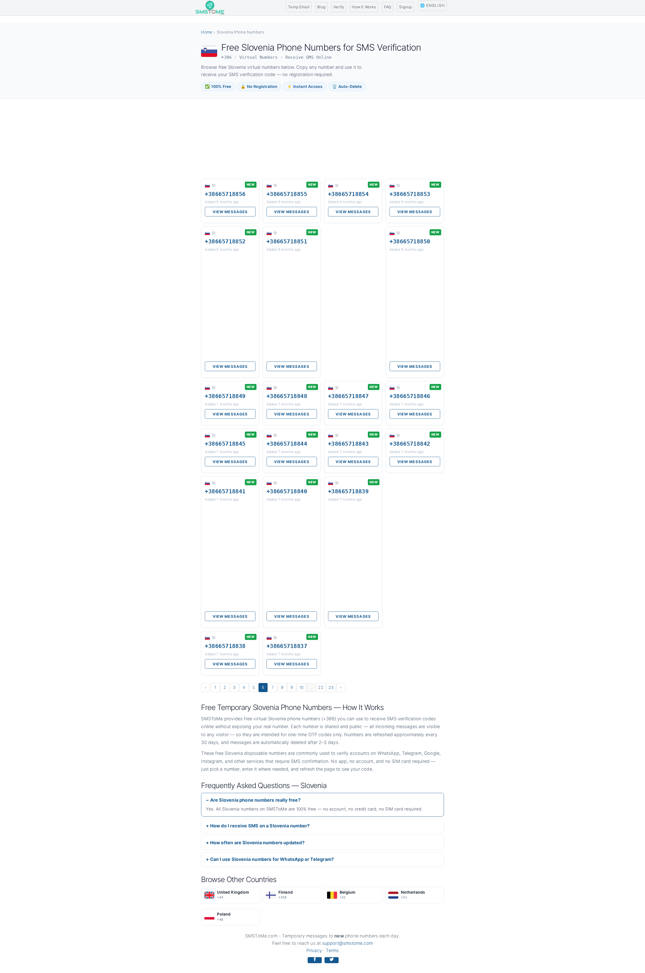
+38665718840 (287, 491)
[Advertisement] (322, 138)
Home (206, 32)
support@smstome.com (347, 943)
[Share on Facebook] (315, 960)
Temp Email (298, 7)
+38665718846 (410, 396)
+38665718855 (287, 194)
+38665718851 (287, 241)
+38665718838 (225, 646)
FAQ (388, 7)
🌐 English (432, 5)
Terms (332, 950)
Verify (338, 7)
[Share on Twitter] (332, 960)
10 (301, 687)
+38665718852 (225, 241)
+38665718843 (348, 443)
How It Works (364, 7)
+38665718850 (410, 241)
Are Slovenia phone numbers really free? (255, 800)
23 (331, 687)
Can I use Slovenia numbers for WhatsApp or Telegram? (272, 859)
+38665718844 (287, 443)
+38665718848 (287, 396)
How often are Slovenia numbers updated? (257, 842)
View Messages (230, 212)
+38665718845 (225, 443)
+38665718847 (348, 396)
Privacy (314, 950)
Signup (405, 7)
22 (320, 687)
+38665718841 (225, 491)
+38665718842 (410, 443)
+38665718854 (348, 194)
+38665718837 (287, 646)
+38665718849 (225, 396)
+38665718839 (348, 491)
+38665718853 (410, 194)
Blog (321, 7)
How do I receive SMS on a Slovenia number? (260, 825)
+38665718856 (225, 194)
